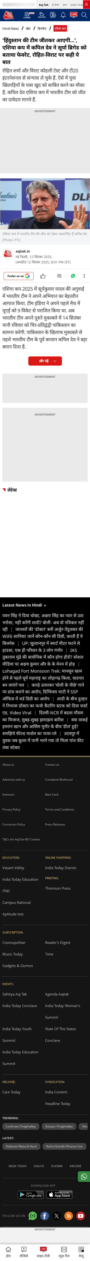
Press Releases (55, 824)
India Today (77, 5)
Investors (8, 794)
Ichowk (56, 1166)
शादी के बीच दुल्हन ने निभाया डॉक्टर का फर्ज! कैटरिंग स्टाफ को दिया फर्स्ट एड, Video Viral (44, 706)
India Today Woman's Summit (62, 1011)
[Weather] (42, 16)
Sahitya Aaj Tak (14, 994)
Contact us (52, 765)
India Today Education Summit (20, 1058)
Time (49, 954)
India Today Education (20, 879)
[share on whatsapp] (84, 1176)
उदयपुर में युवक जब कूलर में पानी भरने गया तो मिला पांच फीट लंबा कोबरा (43, 740)
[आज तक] (8, 15)
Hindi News (10, 28)
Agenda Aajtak (57, 994)
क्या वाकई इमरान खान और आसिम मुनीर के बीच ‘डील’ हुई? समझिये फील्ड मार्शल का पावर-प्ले (45, 726)
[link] (86, 4)
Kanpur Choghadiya (59, 1126)
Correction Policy (13, 824)
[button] (81, 1253)
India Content (56, 1092)
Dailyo (39, 1166)
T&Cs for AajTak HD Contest (21, 839)
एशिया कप (60, 28)
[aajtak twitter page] (56, 1216)
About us (8, 765)
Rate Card (51, 794)
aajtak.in (23, 251)
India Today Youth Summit (17, 1034)
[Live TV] (73, 16)
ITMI (6, 890)
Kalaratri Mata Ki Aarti (21, 1146)
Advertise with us (13, 779)
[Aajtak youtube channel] (80, 1216)
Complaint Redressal (59, 779)
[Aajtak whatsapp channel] (33, 1216)
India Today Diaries (60, 867)
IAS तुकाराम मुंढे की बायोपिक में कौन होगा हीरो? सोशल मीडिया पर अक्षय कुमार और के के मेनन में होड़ (42, 657)
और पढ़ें (43, 361)
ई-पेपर (55, 5)
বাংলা (65, 5)
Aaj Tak (43, 5)
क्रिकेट (42, 28)
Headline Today (57, 1103)
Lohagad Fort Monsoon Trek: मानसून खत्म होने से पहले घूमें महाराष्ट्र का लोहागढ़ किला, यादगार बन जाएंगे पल (43, 678)
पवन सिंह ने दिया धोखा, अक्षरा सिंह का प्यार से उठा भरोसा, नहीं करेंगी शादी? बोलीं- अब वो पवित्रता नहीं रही (43, 622)
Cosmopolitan (13, 942)
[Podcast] (52, 15)
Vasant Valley (13, 867)
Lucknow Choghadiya (21, 1126)
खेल (28, 28)
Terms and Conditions (59, 809)
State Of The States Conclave (60, 1034)
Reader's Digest (57, 942)
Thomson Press (58, 888)
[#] (73, 277)
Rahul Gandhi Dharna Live (64, 1146)
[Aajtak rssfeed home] (68, 1216)
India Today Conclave (19, 1005)
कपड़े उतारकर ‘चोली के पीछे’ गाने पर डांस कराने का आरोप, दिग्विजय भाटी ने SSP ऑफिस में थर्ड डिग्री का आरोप (43, 692)
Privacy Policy (11, 809)
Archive (75, 1166)
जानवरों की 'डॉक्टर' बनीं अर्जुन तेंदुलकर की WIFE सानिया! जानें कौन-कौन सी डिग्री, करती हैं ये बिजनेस (42, 636)
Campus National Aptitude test (16, 908)
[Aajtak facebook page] (44, 1216)
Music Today (12, 954)
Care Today (11, 1092)
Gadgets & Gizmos (17, 965)
